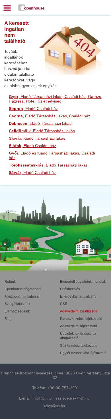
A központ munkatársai (22, 296)
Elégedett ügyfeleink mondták (83, 282)
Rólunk (10, 282)
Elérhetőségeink (17, 311)
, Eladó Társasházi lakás (40, 123)
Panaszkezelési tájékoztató (81, 319)
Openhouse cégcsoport (23, 289)
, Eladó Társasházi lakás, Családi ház (49, 116)
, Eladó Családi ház (33, 108)
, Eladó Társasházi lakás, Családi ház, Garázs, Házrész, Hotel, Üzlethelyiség (55, 98)
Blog (8, 319)
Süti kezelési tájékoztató (78, 346)
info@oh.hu (42, 398)
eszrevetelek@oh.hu (72, 398)
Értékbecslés (70, 289)
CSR (63, 304)
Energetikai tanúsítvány (78, 296)
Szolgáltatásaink (17, 304)
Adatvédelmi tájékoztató (78, 326)
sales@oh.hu (54, 406)
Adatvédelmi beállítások (78, 311)
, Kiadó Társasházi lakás (37, 138)
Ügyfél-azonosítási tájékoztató (83, 353)
